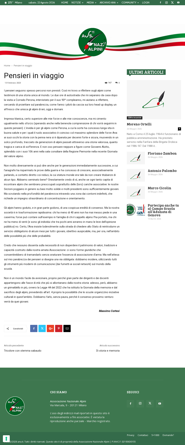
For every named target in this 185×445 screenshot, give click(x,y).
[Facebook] (160, 2)
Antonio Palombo (162, 170)
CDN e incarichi (134, 118)
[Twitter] (172, 2)
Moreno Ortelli (139, 124)
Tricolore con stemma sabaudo (22, 350)
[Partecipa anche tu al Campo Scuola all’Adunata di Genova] (136, 210)
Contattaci (143, 435)
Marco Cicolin (159, 188)
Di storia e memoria (108, 350)
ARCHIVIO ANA (108, 2)
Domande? (168, 435)
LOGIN (145, 2)
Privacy (130, 435)
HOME (64, 2)
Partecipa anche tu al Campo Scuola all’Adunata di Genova (163, 210)
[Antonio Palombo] (136, 175)
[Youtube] (178, 2)
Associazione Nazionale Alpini (68, 401)
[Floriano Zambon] (136, 158)
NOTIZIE (76, 2)
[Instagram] (166, 2)
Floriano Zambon (162, 153)
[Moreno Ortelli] (154, 99)
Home (7, 65)
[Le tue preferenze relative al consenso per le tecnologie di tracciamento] (6, 438)
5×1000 (155, 435)
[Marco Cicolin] (136, 192)
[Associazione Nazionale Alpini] (92, 42)
